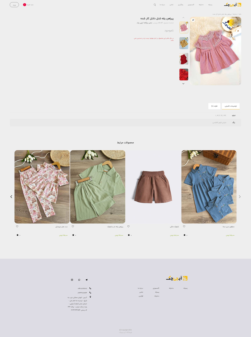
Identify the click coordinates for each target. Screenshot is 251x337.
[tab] (231, 106)
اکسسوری (191, 5)
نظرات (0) (214, 106)
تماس (171, 5)
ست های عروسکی (61, 227)
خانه (240, 14)
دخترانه (201, 5)
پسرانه (210, 5)
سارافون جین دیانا (228, 227)
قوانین (141, 296)
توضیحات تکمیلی (231, 106)
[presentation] (239, 197)
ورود (14, 5)
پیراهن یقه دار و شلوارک (115, 227)
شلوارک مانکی (174, 227)
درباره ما (162, 5)
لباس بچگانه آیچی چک (144, 23)
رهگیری (180, 5)
